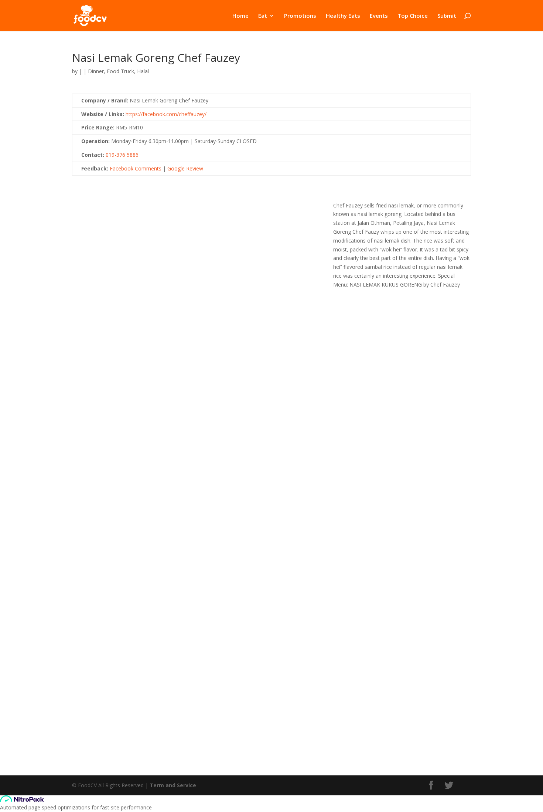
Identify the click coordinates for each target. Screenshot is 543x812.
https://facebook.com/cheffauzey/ (166, 114)
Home (240, 16)
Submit (446, 16)
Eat (262, 16)
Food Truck (120, 71)
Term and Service (173, 785)
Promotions (300, 16)
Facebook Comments (135, 168)
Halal (143, 71)
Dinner (96, 71)
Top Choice (412, 16)
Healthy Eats (343, 16)
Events (379, 16)
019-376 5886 (122, 154)
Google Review (185, 168)
